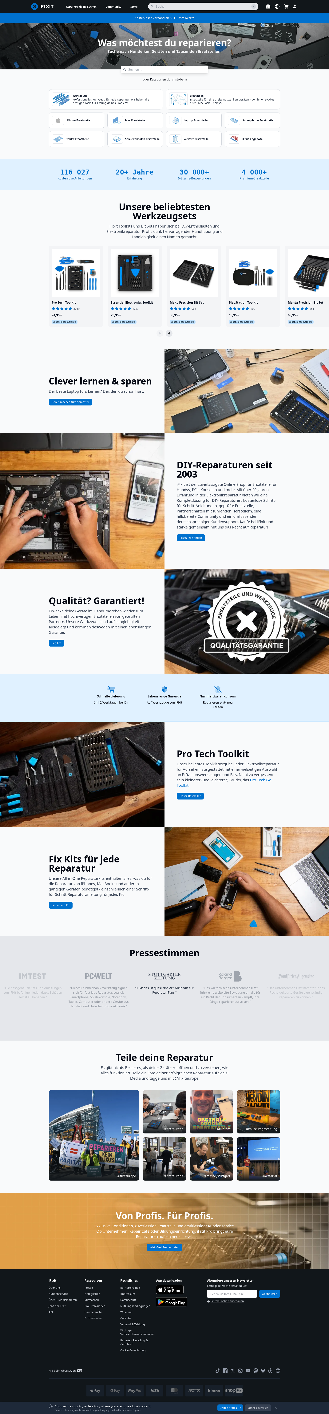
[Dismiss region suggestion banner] (275, 1407)
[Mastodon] (255, 1370)
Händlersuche (93, 1312)
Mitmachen (92, 1300)
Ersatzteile (197, 95)
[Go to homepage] (44, 6)
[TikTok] (217, 1370)
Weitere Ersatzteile (196, 139)
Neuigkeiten (92, 1294)
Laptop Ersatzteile (196, 120)
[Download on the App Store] (170, 1289)
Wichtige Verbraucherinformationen (137, 1332)
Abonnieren (269, 1294)
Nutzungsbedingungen (135, 1306)
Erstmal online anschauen (227, 1301)
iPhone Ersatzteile (78, 120)
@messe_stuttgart (217, 1176)
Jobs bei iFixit (57, 1306)
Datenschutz (128, 1300)
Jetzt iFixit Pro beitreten (164, 1247)
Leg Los (56, 643)
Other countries (258, 1408)
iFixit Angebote (252, 139)
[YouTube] (248, 1370)
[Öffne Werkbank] (268, 6)
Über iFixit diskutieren (63, 1300)
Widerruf (126, 1312)
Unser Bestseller (190, 796)
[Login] (295, 6)
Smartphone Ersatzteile (257, 120)
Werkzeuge (80, 95)
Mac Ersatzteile (135, 120)
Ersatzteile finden (191, 538)
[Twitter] (233, 1370)
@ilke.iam (223, 1129)
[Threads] (270, 1370)
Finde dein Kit (60, 905)
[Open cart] (286, 6)
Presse (89, 1287)
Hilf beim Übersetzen (62, 1370)
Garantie (125, 1318)
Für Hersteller (93, 1318)
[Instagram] (240, 1370)
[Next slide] (169, 333)
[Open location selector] (277, 6)
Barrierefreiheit (130, 1287)
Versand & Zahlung (132, 1324)
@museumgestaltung (261, 1129)
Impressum (127, 1294)
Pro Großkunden (95, 1306)
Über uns (55, 1287)
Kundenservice (58, 1294)
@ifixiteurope (126, 1176)
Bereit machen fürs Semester (70, 402)
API (51, 1312)
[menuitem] (81, 6)
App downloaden (169, 1280)
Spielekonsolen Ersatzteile (142, 139)
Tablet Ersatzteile (77, 139)
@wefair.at (269, 1176)
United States (228, 1408)
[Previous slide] (160, 333)
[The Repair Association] (278, 1370)
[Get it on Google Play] (171, 1301)
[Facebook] (225, 1370)
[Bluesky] (263, 1371)
